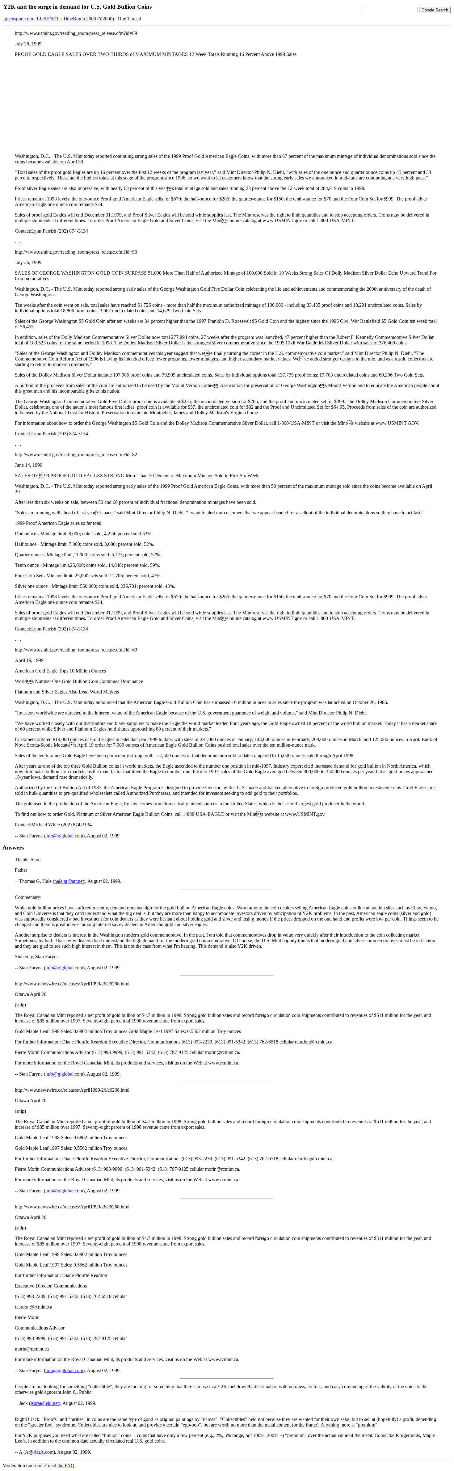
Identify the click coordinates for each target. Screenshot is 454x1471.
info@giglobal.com (64, 835)
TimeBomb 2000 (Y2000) (88, 18)
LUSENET (48, 18)
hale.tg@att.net (69, 881)
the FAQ (65, 1465)
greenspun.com (18, 18)
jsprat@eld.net (45, 1403)
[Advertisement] (227, 105)
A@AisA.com (39, 1452)
